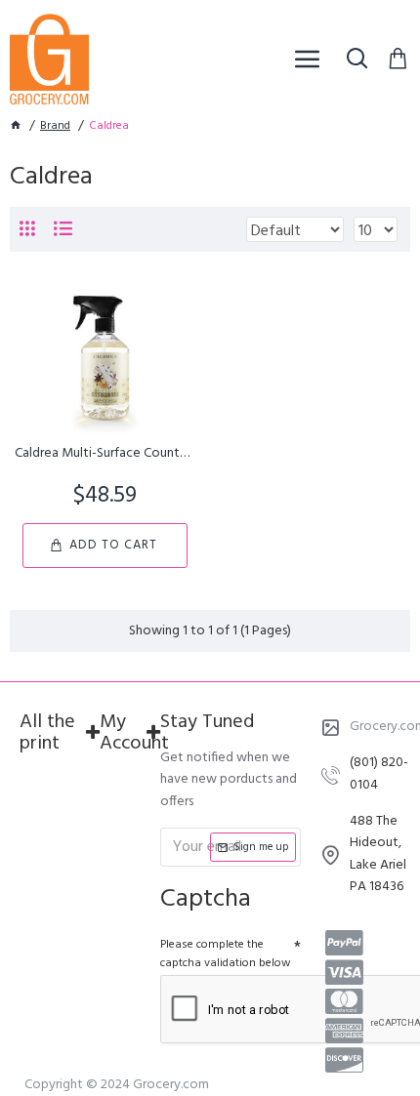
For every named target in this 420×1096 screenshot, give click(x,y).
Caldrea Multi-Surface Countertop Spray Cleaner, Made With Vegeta (105, 454)
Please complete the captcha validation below (225, 954)
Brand (55, 126)
